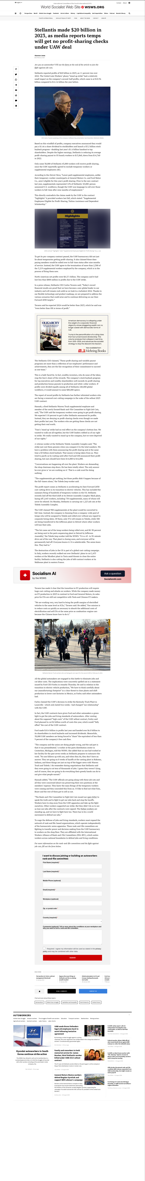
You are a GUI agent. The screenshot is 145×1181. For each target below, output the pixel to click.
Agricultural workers (19, 1021)
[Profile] (129, 3)
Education (64, 1018)
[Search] (129, 14)
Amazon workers (32, 1018)
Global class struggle (53, 1002)
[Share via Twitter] (16, 74)
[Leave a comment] (16, 100)
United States (96, 1002)
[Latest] (20, 14)
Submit (73, 958)
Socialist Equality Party (63, 18)
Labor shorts (52, 1021)
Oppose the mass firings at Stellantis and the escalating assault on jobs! (67, 978)
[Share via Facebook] (16, 69)
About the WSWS (85, 18)
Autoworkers (39, 1002)
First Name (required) (51, 862)
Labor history (43, 1021)
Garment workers (32, 1021)
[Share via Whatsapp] (16, 79)
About (125, 3)
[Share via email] (16, 90)
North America (84, 1002)
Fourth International (46, 18)
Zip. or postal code (50, 908)
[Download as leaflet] (16, 95)
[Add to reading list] (16, 105)
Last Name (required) (51, 871)
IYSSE (75, 18)
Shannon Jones (40, 55)
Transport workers (73, 1018)
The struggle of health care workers (49, 1018)
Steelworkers (85, 1018)
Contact (118, 3)
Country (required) (50, 917)
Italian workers (87, 809)
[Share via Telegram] (16, 84)
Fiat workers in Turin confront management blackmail (45, 977)
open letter (92, 797)
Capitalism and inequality (69, 1002)
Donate (104, 18)
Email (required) (49, 890)
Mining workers (94, 1018)
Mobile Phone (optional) (52, 880)
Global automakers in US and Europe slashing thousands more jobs (90, 978)
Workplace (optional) (50, 899)
